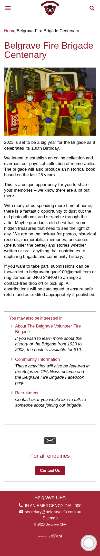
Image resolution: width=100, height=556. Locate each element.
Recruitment (26, 392)
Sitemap (50, 518)
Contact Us (50, 470)
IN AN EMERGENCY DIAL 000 (53, 506)
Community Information (37, 359)
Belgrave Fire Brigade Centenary (48, 50)
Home (9, 30)
